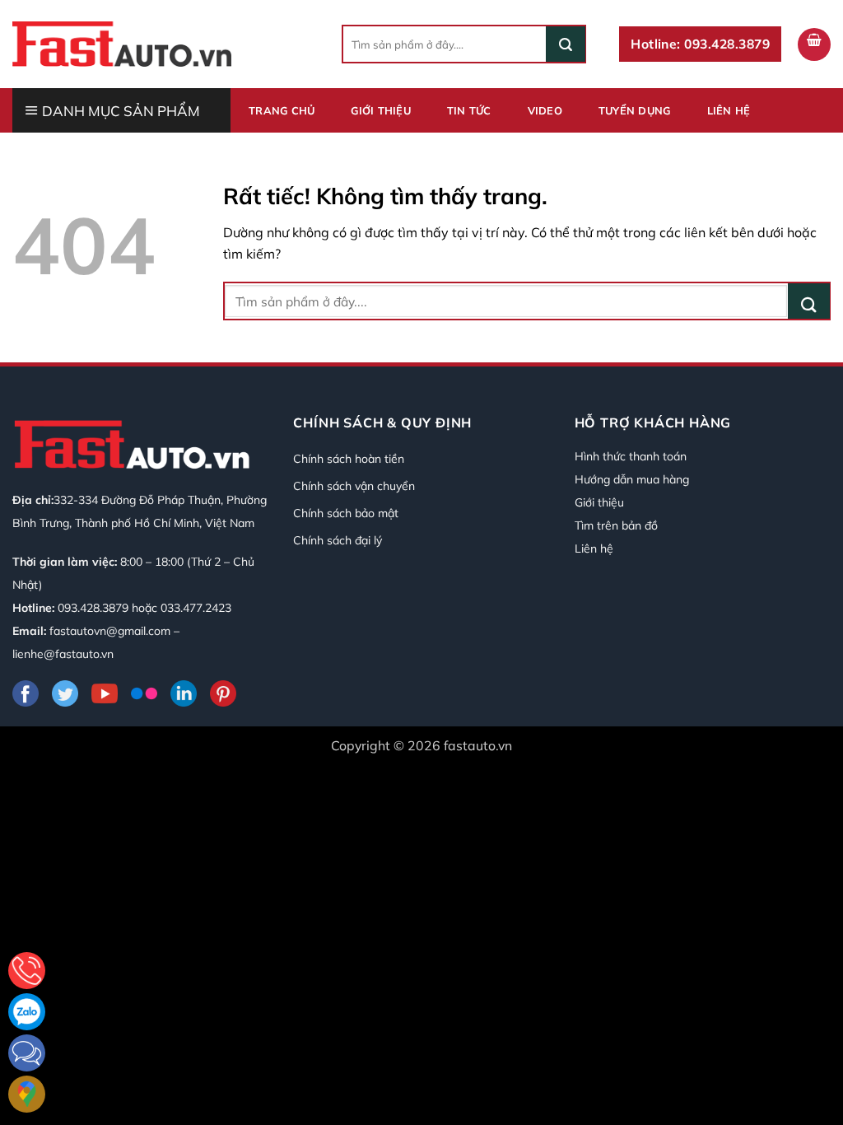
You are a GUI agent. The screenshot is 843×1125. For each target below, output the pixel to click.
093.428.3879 (93, 607)
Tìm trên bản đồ (616, 525)
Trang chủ (281, 110)
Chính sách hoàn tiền (348, 458)
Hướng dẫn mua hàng (632, 479)
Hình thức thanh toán (631, 456)
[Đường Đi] (26, 1094)
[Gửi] (565, 44)
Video (545, 110)
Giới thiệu (381, 110)
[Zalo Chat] (26, 1011)
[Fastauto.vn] (121, 43)
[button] (814, 44)
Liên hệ (729, 110)
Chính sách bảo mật (345, 513)
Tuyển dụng (634, 110)
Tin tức (469, 110)
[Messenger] (26, 1052)
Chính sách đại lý (337, 540)
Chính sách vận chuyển (354, 485)
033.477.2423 (196, 607)
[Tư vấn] (26, 970)
